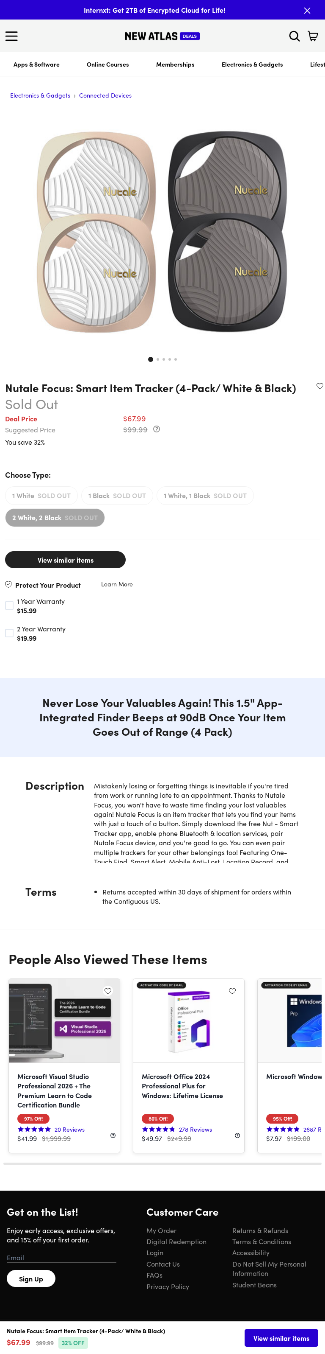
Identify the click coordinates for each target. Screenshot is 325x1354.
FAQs (154, 1274)
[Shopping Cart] (313, 36)
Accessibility (251, 1252)
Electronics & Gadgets (252, 64)
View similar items (66, 559)
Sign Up (31, 1278)
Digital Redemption (176, 1241)
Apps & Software (37, 64)
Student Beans (254, 1284)
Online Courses (108, 64)
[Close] (307, 10)
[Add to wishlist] (320, 386)
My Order (161, 1230)
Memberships (175, 64)
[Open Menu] (13, 36)
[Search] (294, 36)
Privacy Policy (167, 1286)
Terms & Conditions (261, 1241)
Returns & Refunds (260, 1230)
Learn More (117, 584)
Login (154, 1252)
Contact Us (163, 1263)
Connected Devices (105, 95)
